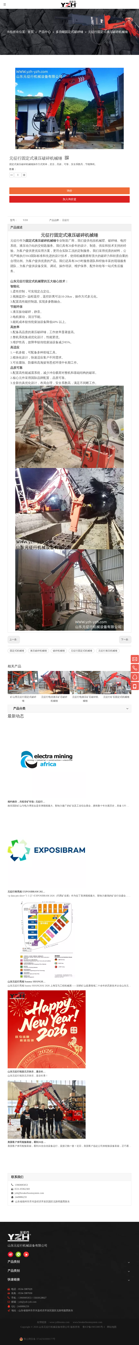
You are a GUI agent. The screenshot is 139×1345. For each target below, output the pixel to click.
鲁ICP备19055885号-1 (94, 1327)
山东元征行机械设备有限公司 (54, 1327)
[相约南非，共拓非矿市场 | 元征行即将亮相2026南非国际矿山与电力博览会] (47, 811)
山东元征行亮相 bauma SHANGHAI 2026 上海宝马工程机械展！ (27, 995)
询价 (69, 190)
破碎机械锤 (59, 650)
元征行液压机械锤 (107, 650)
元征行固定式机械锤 (81, 650)
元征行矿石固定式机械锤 (85, 697)
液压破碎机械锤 (38, 650)
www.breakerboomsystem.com (87, 1322)
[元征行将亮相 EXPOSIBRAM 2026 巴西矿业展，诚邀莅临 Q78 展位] (47, 901)
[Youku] (26, 1254)
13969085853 (24, 1298)
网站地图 (111, 1327)
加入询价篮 (69, 199)
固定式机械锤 (17, 650)
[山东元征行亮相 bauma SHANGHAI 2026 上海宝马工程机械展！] (47, 991)
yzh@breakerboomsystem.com (29, 1193)
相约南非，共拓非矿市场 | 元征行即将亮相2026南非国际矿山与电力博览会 (27, 815)
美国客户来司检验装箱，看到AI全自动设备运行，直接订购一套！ (27, 725)
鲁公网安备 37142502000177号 (39, 1339)
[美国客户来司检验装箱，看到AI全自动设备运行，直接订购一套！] (47, 721)
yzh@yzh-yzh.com (27, 1302)
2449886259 (23, 1306)
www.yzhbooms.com (59, 1322)
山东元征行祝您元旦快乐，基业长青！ (27, 1085)
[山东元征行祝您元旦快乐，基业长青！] (47, 1080)
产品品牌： (55, 220)
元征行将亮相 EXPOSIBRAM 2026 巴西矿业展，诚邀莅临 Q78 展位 (27, 905)
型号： (13, 220)
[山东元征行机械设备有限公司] (10, 1254)
